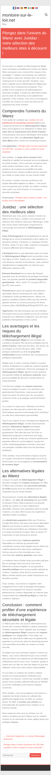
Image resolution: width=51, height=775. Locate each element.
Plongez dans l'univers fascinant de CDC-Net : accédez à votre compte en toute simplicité (24, 149)
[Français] (14, 8)
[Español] (21, 8)
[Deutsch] (25, 8)
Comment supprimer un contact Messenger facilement (24, 737)
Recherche (35, 755)
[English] (18, 8)
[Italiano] (29, 8)
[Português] (32, 8)
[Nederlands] (36, 8)
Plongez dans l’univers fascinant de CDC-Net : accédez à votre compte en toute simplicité (24, 746)
